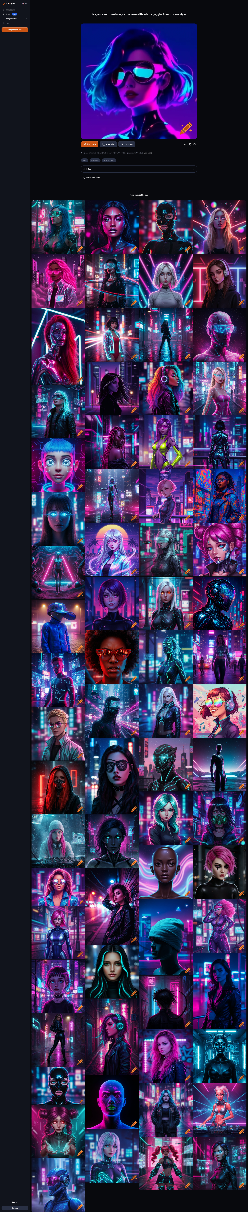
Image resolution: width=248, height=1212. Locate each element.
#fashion (95, 160)
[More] (185, 144)
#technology (109, 160)
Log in (15, 1202)
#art (84, 160)
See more (148, 153)
